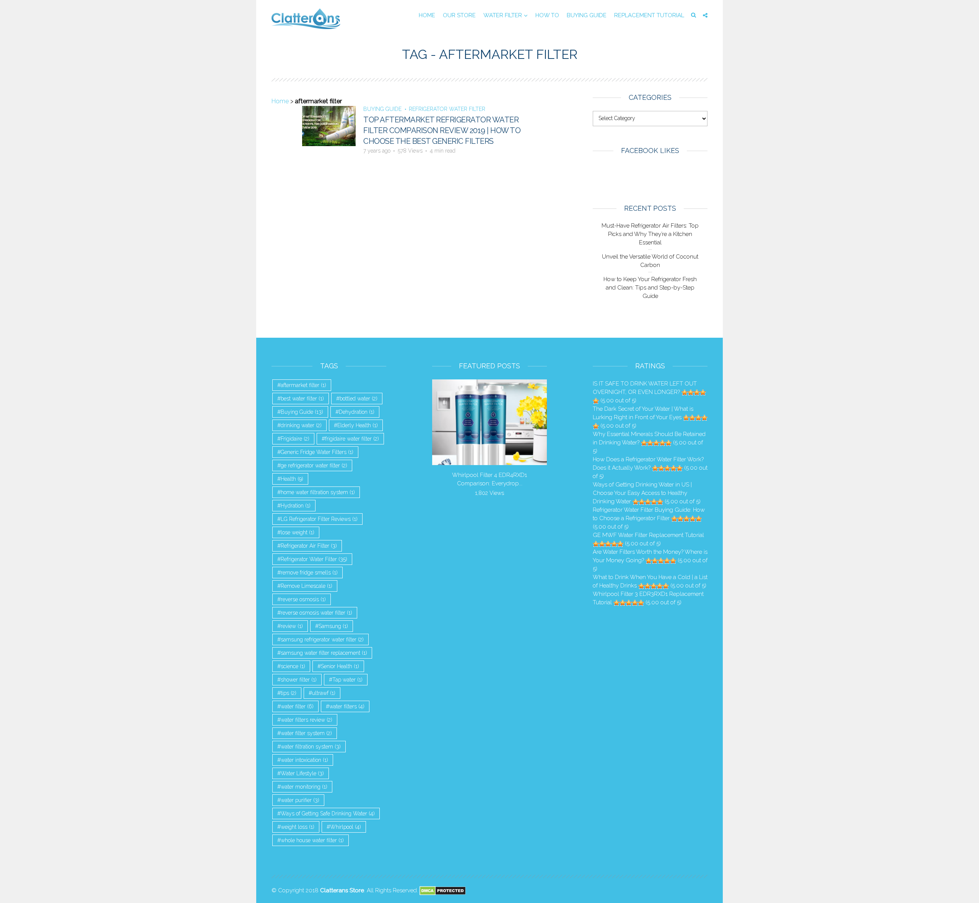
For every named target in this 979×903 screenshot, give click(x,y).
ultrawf (323, 693)
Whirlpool (345, 827)
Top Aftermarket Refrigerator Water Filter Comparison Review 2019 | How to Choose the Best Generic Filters (441, 130)
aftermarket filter (303, 385)
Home (427, 15)
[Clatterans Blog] (306, 18)
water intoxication (304, 760)
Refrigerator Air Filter (309, 546)
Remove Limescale (306, 586)
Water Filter (502, 15)
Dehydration (356, 412)
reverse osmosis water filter (316, 613)
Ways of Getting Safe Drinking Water (328, 813)
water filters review (306, 720)
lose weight (297, 532)
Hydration (296, 506)
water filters (346, 706)
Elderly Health (357, 425)
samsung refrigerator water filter (322, 639)
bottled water (358, 398)
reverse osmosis (303, 599)
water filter (297, 706)
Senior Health (340, 666)
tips (288, 693)
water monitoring (304, 787)
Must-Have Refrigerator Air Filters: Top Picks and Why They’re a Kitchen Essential (650, 234)
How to (547, 15)
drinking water (301, 425)
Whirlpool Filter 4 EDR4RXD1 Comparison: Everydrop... (489, 479)
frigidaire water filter (352, 439)
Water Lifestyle (302, 773)
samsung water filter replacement (324, 653)
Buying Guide (587, 15)
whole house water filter (312, 840)
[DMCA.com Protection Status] (443, 890)
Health (292, 479)
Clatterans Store (342, 890)
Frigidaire (295, 439)
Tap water (347, 680)
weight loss (297, 827)
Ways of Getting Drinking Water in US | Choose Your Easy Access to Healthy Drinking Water (642, 493)
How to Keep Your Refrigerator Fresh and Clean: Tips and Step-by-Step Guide (650, 287)
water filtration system (311, 747)
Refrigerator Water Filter (447, 109)
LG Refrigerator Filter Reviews (319, 519)
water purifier (300, 800)
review (292, 626)
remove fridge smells (309, 572)
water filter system (306, 733)
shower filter (299, 680)
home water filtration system (318, 492)
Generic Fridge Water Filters (317, 452)
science (293, 666)
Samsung (333, 626)
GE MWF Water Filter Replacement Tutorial (648, 535)
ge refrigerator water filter (314, 465)
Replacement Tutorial (649, 15)
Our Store (459, 15)
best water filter (302, 398)
